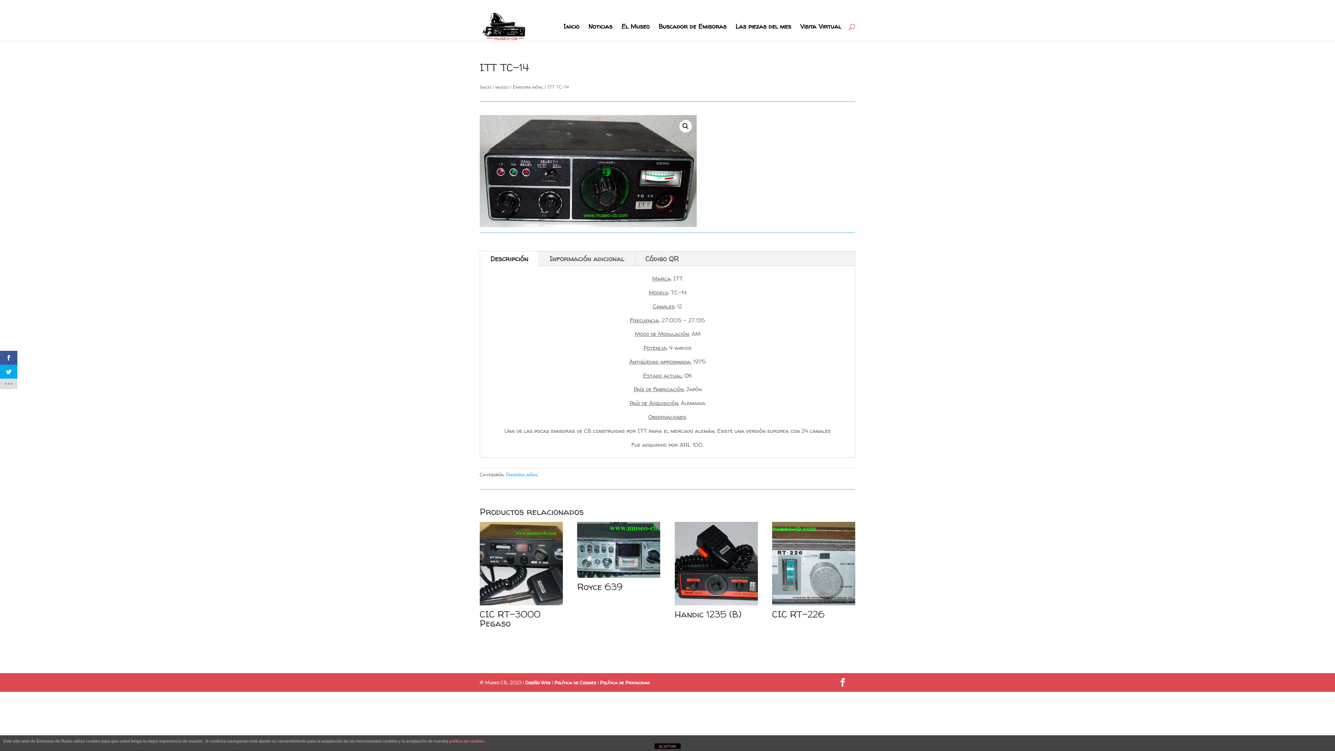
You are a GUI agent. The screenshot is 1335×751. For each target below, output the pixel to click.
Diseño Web (538, 682)
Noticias (601, 27)
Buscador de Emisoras (693, 27)
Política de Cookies (575, 682)
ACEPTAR (667, 746)
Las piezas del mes (763, 27)
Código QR (662, 258)
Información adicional (587, 258)
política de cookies (466, 741)
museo (502, 87)
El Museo (636, 27)
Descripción (509, 258)
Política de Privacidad (625, 682)
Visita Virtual (820, 27)
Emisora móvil (528, 87)
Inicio (572, 27)
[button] (685, 126)
